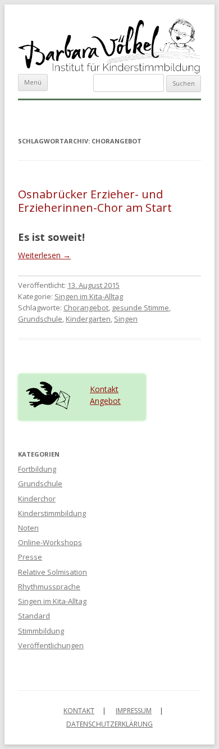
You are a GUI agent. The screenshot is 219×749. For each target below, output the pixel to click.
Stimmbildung (41, 631)
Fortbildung (37, 469)
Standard (34, 616)
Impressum (134, 710)
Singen (126, 319)
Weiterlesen (44, 255)
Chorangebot (85, 308)
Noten (28, 528)
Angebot (105, 401)
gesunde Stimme (140, 308)
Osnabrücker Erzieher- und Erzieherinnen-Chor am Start (95, 201)
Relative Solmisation (52, 572)
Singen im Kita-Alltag (88, 296)
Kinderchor (37, 499)
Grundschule (40, 319)
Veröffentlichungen (51, 645)
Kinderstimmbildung (52, 513)
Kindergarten (88, 319)
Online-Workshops (50, 542)
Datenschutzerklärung (109, 724)
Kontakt (104, 389)
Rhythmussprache (49, 586)
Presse (30, 557)
